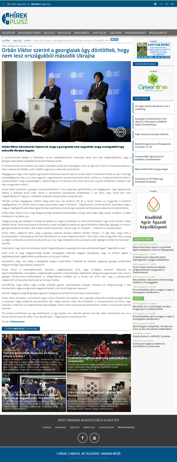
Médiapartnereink (126, 427)
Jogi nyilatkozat (106, 427)
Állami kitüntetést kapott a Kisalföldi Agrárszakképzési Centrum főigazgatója (153, 248)
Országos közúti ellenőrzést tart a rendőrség (152, 107)
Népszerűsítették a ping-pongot (151, 169)
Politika (27, 40)
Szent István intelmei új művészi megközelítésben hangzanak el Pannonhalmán (149, 269)
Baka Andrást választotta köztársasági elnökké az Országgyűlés (153, 281)
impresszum (89, 427)
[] (94, 443)
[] (83, 443)
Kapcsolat (100, 33)
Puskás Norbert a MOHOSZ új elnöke (151, 336)
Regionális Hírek (29, 33)
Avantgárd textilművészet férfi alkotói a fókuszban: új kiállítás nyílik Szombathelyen (151, 121)
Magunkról (82, 33)
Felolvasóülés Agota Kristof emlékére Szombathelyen (149, 158)
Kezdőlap (8, 33)
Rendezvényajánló (145, 64)
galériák (116, 33)
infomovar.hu (17, 321)
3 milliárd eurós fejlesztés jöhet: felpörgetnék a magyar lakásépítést (151, 258)
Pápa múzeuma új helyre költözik (151, 134)
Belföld (49, 33)
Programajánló (135, 33)
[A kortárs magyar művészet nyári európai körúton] (99, 374)
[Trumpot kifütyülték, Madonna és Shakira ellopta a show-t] (34, 335)
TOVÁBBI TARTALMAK (21, 328)
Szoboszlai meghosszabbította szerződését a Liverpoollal (149, 345)
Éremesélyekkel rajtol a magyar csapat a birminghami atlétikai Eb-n (153, 291)
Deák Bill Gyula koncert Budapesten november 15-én (153, 145)
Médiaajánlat (158, 33)
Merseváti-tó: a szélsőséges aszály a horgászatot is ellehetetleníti (152, 308)
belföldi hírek (143, 239)
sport (138, 298)
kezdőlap (6, 40)
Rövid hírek (141, 98)
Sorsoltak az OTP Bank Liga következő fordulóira (149, 180)
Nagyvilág (64, 33)
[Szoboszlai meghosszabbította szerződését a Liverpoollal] (99, 335)
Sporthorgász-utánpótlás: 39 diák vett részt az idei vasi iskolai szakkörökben (153, 328)
